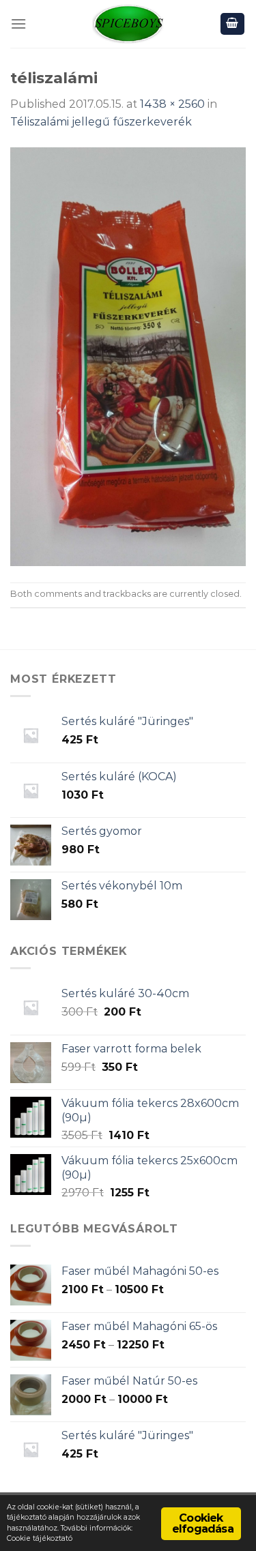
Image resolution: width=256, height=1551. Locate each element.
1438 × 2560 (172, 104)
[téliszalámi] (128, 355)
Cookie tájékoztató (39, 1538)
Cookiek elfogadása (202, 1523)
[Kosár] (233, 24)
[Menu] (18, 23)
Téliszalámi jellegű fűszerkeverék (101, 121)
